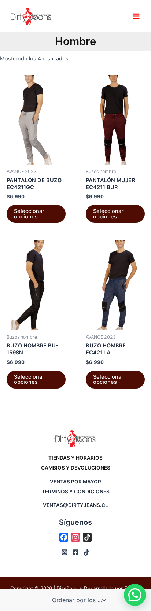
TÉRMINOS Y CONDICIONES (76, 491)
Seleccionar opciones (29, 214)
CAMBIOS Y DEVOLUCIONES (75, 468)
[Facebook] (75, 552)
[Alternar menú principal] (136, 16)
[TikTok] (86, 552)
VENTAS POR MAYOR (75, 482)
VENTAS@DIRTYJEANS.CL (75, 505)
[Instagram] (64, 552)
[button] (135, 595)
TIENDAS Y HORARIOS (75, 458)
